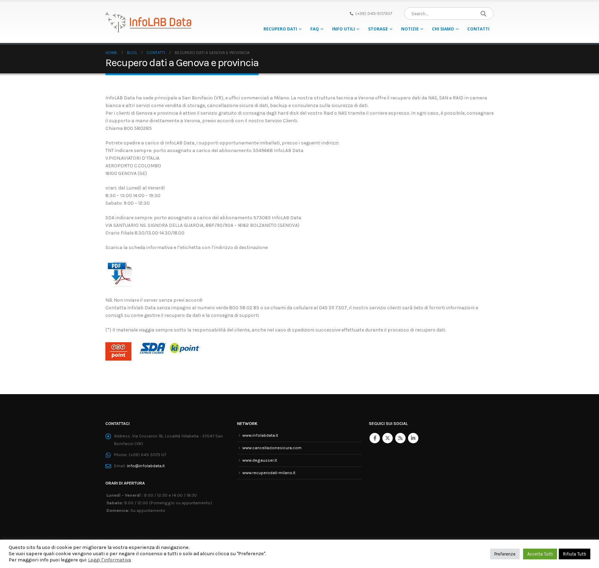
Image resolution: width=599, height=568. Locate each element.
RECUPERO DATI (280, 29)
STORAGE (378, 29)
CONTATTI (478, 29)
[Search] (483, 13)
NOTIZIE (410, 29)
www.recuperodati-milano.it (268, 472)
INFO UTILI (343, 29)
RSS (400, 438)
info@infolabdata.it (146, 465)
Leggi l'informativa (109, 560)
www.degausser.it (259, 460)
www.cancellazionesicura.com (272, 447)
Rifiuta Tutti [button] (574, 554)
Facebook (375, 438)
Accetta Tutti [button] (540, 554)
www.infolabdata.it (260, 435)
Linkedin (413, 438)
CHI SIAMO (443, 29)
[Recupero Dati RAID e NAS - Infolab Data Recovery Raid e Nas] (148, 22)
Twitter (387, 438)
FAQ (314, 29)
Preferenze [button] (504, 554)
